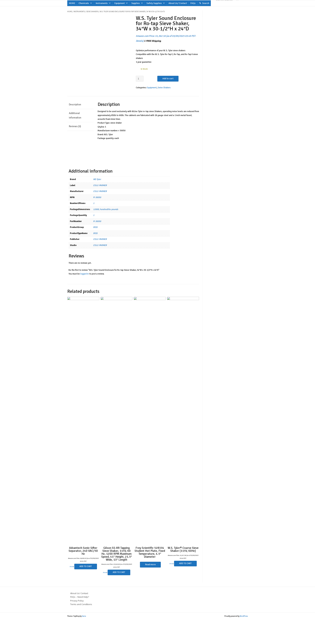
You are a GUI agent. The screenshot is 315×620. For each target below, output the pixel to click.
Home (69, 12)
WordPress (244, 616)
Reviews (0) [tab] (75, 126)
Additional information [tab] (75, 115)
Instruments (102, 3)
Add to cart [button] (85, 566)
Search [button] (205, 3)
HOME (72, 3)
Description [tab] (75, 104)
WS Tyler (97, 179)
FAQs (193, 3)
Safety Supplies (154, 3)
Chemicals (84, 3)
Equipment (119, 3)
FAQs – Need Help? (79, 596)
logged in (84, 274)
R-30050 (97, 197)
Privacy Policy (77, 600)
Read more (150, 564)
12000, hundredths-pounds (105, 209)
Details (139, 40)
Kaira (84, 616)
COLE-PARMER (100, 185)
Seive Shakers (92, 12)
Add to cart (167, 78)
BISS (95, 227)
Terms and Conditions (81, 604)
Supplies (135, 3)
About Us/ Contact (177, 3)
